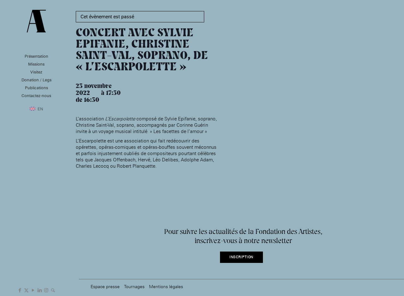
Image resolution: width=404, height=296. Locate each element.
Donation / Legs (36, 79)
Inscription (241, 257)
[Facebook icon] (19, 289)
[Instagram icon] (46, 289)
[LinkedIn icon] (39, 289)
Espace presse (105, 286)
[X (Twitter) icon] (26, 289)
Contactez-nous (36, 95)
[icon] (52, 289)
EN (40, 108)
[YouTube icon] (33, 289)
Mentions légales (166, 286)
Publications (36, 87)
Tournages (134, 286)
